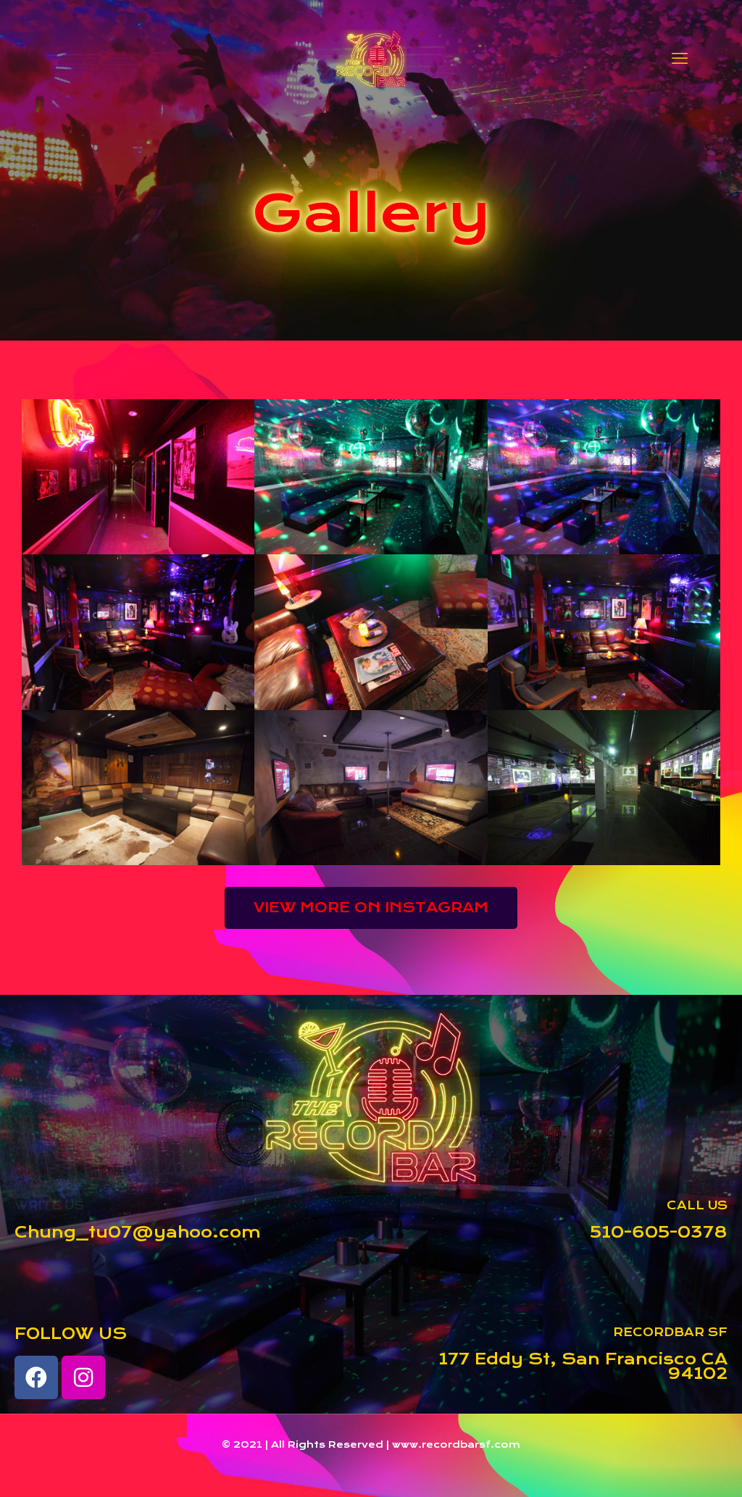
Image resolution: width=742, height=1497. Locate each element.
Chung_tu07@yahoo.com (137, 1232)
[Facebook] (36, 1377)
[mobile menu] (679, 58)
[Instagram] (83, 1377)
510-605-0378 (659, 1232)
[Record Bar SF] (371, 58)
